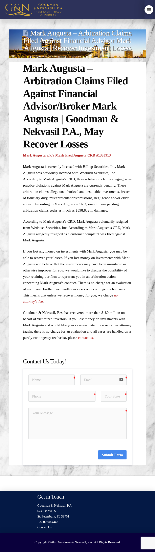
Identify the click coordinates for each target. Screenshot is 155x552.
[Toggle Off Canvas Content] (149, 9)
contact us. (86, 338)
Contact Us (44, 527)
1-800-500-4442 (47, 522)
